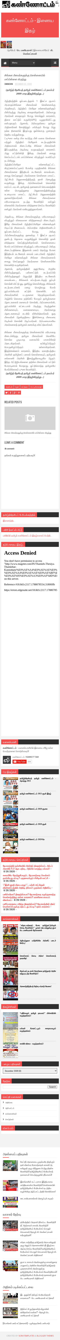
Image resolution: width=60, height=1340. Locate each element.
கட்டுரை (25, 386)
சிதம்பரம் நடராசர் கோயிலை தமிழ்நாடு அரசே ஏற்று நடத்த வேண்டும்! (38, 972)
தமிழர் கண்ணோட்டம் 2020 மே (32, 839)
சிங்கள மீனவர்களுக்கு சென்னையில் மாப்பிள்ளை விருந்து (27, 432)
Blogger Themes (45, 1335)
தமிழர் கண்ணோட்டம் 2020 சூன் (33, 824)
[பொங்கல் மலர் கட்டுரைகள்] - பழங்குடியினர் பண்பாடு (26, 1323)
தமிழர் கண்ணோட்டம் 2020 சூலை (34, 809)
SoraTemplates (26, 1335)
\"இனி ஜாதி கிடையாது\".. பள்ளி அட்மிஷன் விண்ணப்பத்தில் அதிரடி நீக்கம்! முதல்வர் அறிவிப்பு (27, 886)
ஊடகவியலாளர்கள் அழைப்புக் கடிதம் (36, 1198)
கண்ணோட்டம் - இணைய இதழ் (30, 25)
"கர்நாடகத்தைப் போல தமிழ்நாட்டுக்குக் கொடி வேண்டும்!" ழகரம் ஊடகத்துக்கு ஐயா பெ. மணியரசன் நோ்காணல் (38, 928)
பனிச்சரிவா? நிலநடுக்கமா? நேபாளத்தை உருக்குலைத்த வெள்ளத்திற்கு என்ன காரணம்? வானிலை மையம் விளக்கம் (29, 897)
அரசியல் (9, 386)
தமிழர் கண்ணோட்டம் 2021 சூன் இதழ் (35, 793)
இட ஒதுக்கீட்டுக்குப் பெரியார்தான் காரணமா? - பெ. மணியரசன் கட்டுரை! (37, 1296)
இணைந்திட (8, 520)
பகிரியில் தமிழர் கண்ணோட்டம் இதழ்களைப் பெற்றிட (27, 535)
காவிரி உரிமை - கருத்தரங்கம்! (32, 1044)
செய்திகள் (9, 1119)
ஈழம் (17, 386)
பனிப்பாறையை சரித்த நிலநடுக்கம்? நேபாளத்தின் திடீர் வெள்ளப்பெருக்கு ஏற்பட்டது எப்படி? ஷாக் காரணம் (29, 905)
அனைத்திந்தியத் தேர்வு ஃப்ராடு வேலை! (36, 986)
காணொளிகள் (11, 1113)
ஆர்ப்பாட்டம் (9, 1108)
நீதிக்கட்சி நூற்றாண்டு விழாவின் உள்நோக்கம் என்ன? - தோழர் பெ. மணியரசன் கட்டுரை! (34, 1312)
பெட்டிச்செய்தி (36, 386)
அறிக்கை (8, 1102)
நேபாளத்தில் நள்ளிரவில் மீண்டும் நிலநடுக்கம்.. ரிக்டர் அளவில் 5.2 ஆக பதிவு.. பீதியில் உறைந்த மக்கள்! (28, 867)
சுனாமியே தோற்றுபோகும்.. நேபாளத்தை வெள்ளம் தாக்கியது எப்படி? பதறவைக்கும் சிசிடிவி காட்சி (26, 876)
